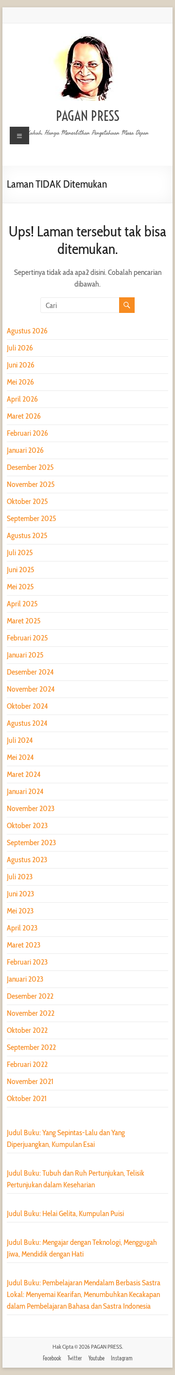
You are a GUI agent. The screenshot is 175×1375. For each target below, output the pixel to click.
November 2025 (30, 484)
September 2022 (31, 1047)
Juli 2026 (20, 347)
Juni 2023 (20, 893)
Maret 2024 (23, 774)
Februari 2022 (27, 1064)
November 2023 (30, 808)
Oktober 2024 (27, 706)
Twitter (75, 1358)
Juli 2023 (20, 876)
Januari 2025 (25, 654)
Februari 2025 (27, 637)
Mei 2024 (20, 757)
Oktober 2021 (27, 1098)
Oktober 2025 (27, 501)
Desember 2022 (30, 996)
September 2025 (31, 518)
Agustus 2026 (27, 330)
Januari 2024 (25, 791)
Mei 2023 (20, 910)
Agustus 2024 (27, 723)
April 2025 (22, 603)
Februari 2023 (27, 962)
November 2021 (30, 1081)
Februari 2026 (27, 433)
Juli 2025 (20, 552)
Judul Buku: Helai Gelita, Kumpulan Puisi (65, 1213)
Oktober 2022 (27, 1030)
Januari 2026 (25, 450)
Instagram (122, 1358)
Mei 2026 (20, 382)
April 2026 (22, 399)
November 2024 (30, 689)
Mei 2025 (20, 586)
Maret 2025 (23, 620)
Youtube (96, 1358)
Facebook (52, 1358)
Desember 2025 (30, 467)
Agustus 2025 (27, 535)
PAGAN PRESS (88, 115)
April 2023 (22, 927)
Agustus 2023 (27, 859)
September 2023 (31, 842)
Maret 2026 (24, 416)
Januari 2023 (25, 979)
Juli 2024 (20, 740)
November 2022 (30, 1013)
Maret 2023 (23, 944)
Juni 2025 (20, 569)
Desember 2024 (30, 672)
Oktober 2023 (27, 825)
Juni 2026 (21, 364)
